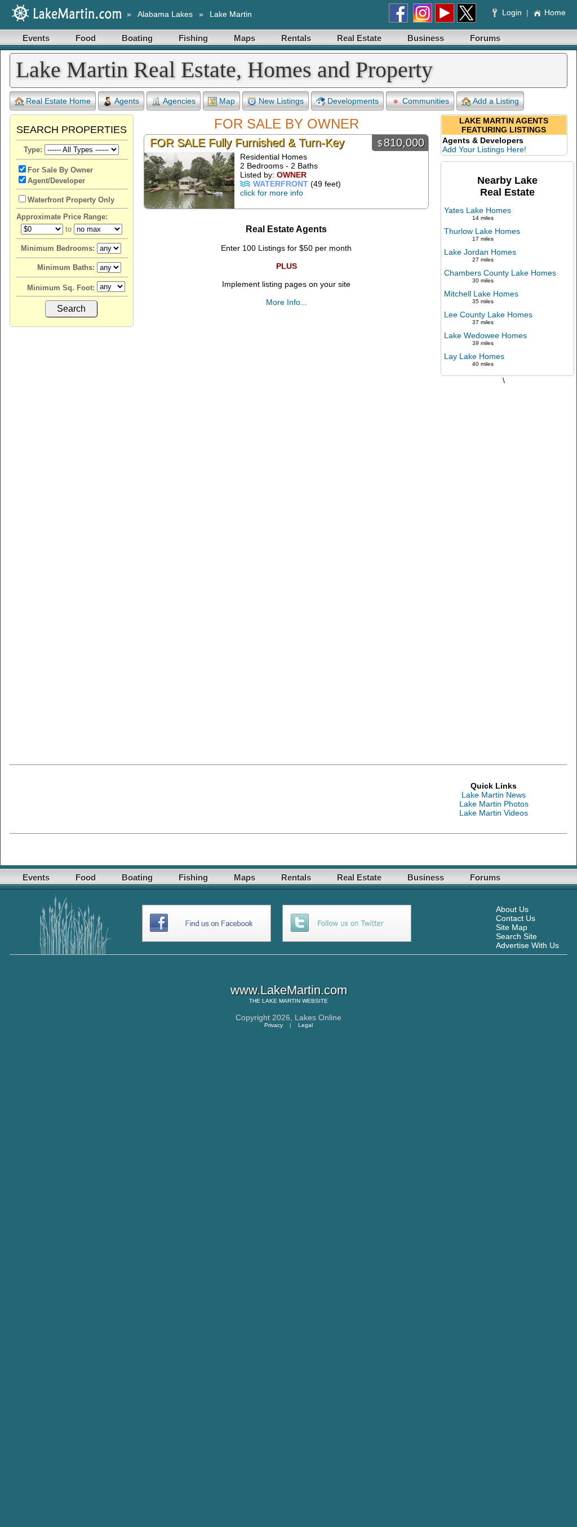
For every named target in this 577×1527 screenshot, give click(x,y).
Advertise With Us (527, 945)
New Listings (281, 100)
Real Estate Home (58, 100)
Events (36, 38)
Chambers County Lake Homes (500, 272)
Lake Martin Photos (494, 803)
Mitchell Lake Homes (481, 293)
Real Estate (359, 38)
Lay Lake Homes (474, 356)
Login (512, 12)
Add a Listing (496, 100)
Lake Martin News (493, 794)
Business (425, 38)
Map (227, 100)
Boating (137, 38)
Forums (485, 38)
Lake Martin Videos (493, 812)
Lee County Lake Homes (488, 314)
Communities (425, 100)
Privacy (273, 1025)
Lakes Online (318, 1017)
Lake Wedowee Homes (485, 335)
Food (86, 38)
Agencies (179, 100)
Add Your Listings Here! (484, 149)
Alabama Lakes (165, 14)
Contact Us (515, 918)
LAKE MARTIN (281, 1001)
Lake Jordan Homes (480, 251)
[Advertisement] (504, 563)
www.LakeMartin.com (288, 990)
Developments (353, 100)
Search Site (516, 936)
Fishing (193, 38)
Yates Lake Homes (477, 210)
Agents (126, 100)
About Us (512, 909)
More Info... (286, 302)
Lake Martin (231, 14)
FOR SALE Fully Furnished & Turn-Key (247, 142)
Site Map (511, 927)
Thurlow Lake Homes (482, 231)
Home (555, 12)
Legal (305, 1025)
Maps (244, 38)
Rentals (296, 38)
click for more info (271, 192)
